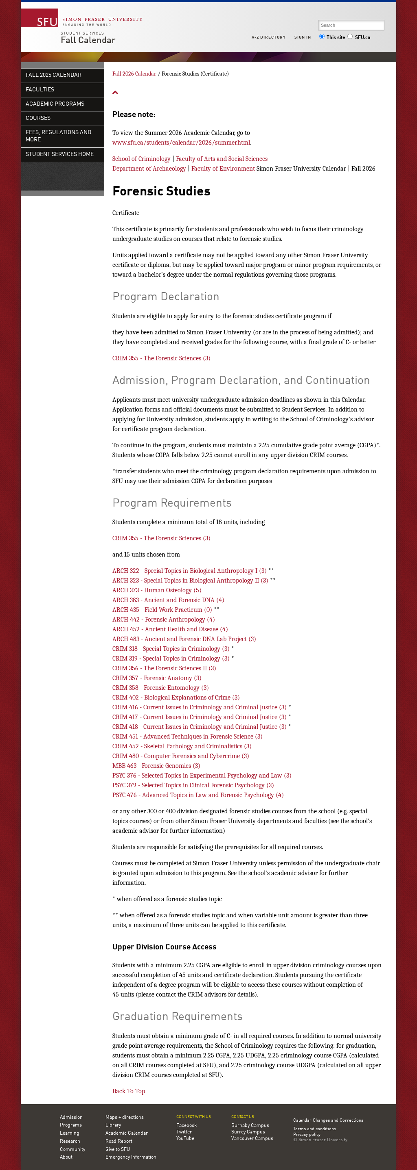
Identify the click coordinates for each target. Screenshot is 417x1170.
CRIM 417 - (200, 717)
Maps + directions (124, 1117)
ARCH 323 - (191, 580)
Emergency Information (130, 1157)
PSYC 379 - (193, 785)
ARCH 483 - (184, 639)
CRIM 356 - (164, 668)
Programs (71, 1125)
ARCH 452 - (170, 629)
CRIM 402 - (176, 697)
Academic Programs (55, 104)
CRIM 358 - (160, 687)
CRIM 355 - (161, 358)
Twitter (184, 1132)
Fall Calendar (88, 40)
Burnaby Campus (250, 1125)
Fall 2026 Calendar (53, 75)
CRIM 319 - (171, 658)
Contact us (242, 1117)
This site (336, 37)
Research (70, 1141)
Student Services (82, 33)
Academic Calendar (126, 1133)
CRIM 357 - (157, 678)
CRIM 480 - (180, 756)
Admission (71, 1117)
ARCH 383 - (168, 600)
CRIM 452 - (182, 746)
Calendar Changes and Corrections (328, 1120)
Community (72, 1149)
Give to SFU (117, 1149)
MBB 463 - (156, 765)
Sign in (302, 37)
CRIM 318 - (171, 648)
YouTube (185, 1138)
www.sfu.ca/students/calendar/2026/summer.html (181, 142)
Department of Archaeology (149, 168)
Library (113, 1125)
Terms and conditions (314, 1129)
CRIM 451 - (187, 736)
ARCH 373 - (157, 590)
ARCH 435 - (163, 609)
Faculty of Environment (223, 168)
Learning (69, 1133)
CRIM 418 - (200, 726)
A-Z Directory (269, 37)
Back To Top (128, 1091)
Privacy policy (306, 1135)
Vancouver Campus (252, 1138)
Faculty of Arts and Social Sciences (222, 158)
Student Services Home (60, 154)
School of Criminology (141, 158)
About (66, 1157)
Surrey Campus (248, 1132)
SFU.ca (362, 37)
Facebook (186, 1125)
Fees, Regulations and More (58, 136)
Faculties (40, 90)
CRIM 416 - (200, 707)
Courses (38, 118)
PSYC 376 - (202, 775)
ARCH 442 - (163, 619)
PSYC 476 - (198, 795)
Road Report (118, 1141)
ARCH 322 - (190, 570)
